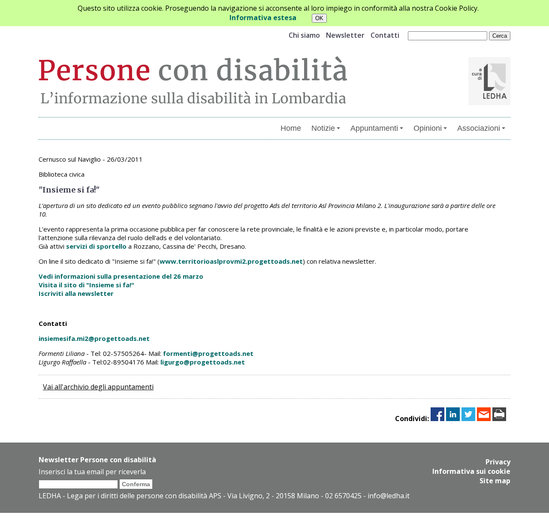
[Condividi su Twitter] (468, 418)
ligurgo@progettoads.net (202, 362)
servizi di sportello (96, 246)
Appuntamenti (374, 128)
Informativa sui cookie (471, 471)
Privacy (498, 462)
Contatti (385, 35)
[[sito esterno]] (489, 102)
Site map (495, 480)
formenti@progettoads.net (208, 353)
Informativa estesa (262, 17)
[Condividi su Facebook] (437, 418)
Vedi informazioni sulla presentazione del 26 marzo (121, 276)
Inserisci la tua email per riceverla (92, 471)
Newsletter (345, 35)
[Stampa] (499, 418)
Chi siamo (304, 35)
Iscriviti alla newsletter (76, 293)
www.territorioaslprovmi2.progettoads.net (231, 261)
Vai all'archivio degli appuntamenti (98, 386)
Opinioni (427, 128)
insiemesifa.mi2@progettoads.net (94, 338)
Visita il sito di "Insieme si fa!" (86, 284)
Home (291, 128)
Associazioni (478, 128)
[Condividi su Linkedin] (453, 418)
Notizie (323, 128)
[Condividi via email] (484, 418)
